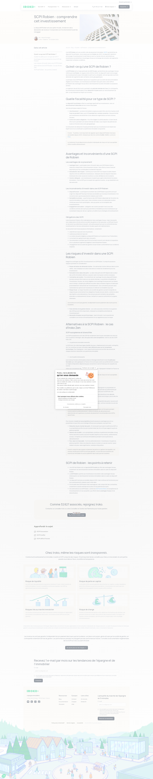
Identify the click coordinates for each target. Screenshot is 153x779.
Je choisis (66, 407)
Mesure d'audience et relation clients (67, 398)
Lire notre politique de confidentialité (66, 392)
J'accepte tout (87, 407)
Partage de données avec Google (66, 400)
